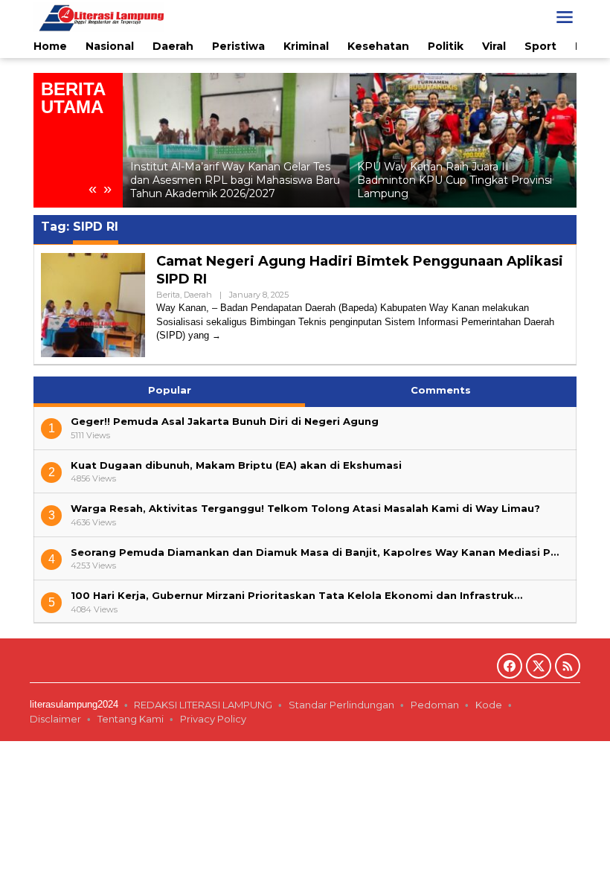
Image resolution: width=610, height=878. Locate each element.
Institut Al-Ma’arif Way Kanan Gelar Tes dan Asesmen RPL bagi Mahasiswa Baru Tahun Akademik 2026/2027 (235, 180)
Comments (441, 390)
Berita (168, 294)
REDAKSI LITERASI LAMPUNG (203, 705)
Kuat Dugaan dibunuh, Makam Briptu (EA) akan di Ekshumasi (236, 465)
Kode (488, 705)
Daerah (198, 294)
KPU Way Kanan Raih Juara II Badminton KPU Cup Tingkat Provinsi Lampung (454, 180)
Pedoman (435, 705)
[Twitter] (538, 666)
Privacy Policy (214, 719)
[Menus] (565, 17)
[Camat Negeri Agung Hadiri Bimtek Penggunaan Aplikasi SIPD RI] (216, 335)
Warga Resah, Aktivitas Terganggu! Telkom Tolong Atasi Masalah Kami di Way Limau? (305, 508)
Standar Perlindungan (341, 705)
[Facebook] (509, 666)
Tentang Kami (130, 719)
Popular (169, 390)
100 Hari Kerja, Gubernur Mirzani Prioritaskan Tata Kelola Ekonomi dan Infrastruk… (296, 595)
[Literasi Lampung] (98, 16)
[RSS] (567, 666)
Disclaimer (55, 719)
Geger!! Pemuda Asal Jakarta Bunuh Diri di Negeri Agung (225, 421)
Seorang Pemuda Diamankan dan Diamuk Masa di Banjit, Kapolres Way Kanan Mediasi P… (315, 552)
